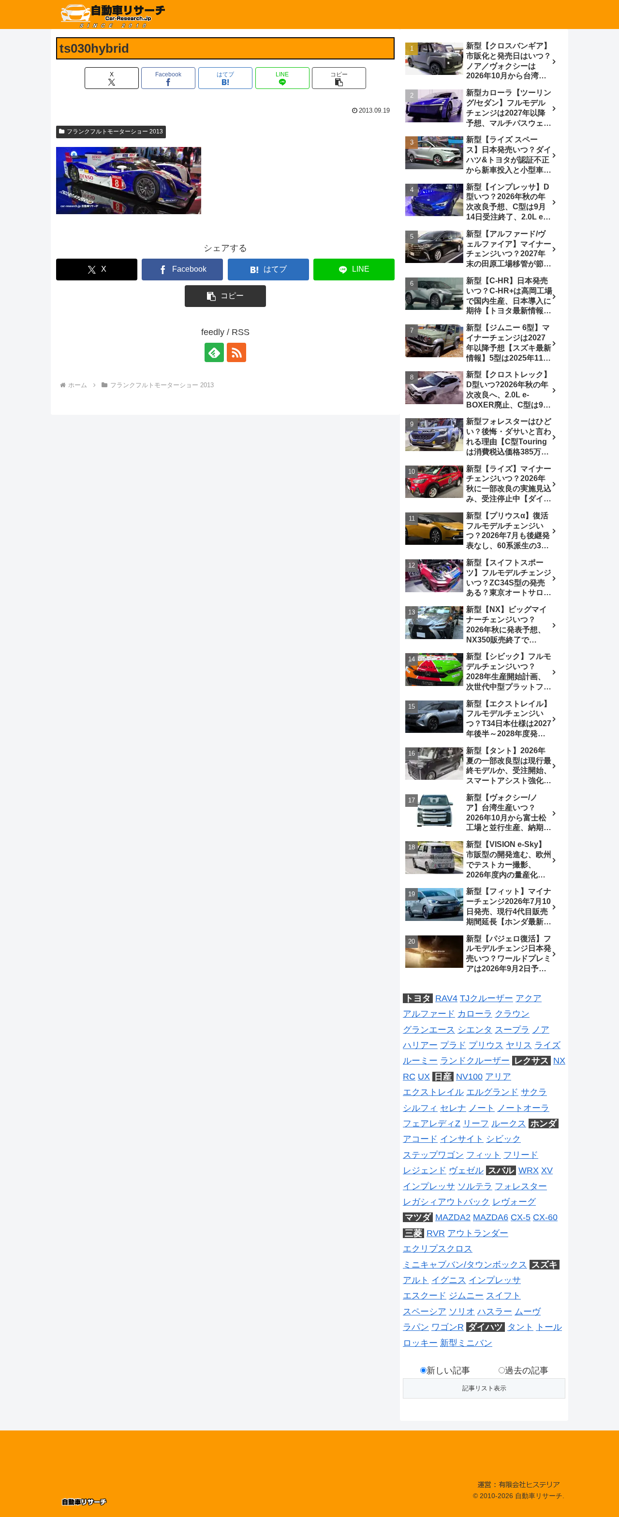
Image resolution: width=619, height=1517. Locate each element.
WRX (528, 1170)
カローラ (474, 1014)
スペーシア (424, 1311)
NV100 (469, 1076)
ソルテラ (474, 1186)
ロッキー (420, 1343)
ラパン (416, 1327)
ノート (482, 1108)
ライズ (547, 1045)
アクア (529, 998)
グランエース (429, 1030)
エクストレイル (433, 1092)
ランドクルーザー (475, 1060)
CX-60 (545, 1217)
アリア (498, 1076)
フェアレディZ (431, 1123)
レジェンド (424, 1170)
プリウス (486, 1045)
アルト (416, 1280)
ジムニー (466, 1295)
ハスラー (494, 1311)
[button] (339, 78)
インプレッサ (429, 1186)
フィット (483, 1155)
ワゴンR (447, 1327)
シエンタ (474, 1030)
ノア (540, 1030)
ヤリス (519, 1045)
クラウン (512, 1014)
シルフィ (420, 1108)
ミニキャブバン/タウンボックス (465, 1264)
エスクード (424, 1295)
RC (409, 1076)
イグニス (448, 1280)
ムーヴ (528, 1311)
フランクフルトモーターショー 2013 (115, 131)
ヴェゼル (466, 1170)
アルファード (429, 1014)
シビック (503, 1139)
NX (559, 1060)
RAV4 (446, 998)
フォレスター (521, 1186)
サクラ (534, 1092)
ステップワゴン (433, 1155)
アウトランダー (477, 1233)
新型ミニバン (466, 1343)
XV (547, 1170)
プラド (453, 1045)
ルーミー (420, 1060)
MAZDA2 (453, 1217)
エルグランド (492, 1092)
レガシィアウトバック (446, 1202)
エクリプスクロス (437, 1249)
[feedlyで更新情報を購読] (214, 352)
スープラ (512, 1030)
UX (424, 1076)
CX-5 (521, 1217)
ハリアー (420, 1045)
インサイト (462, 1139)
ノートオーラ (523, 1108)
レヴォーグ (514, 1202)
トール (549, 1327)
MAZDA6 (490, 1217)
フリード (520, 1155)
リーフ (476, 1123)
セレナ (453, 1108)
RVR (436, 1233)
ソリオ (462, 1311)
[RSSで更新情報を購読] (236, 352)
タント (520, 1327)
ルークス (508, 1123)
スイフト (503, 1295)
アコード (420, 1139)
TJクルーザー (486, 998)
